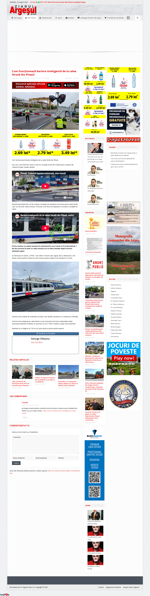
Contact (33, 2)
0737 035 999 (45, 2)
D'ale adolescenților (94, 553)
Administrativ (47, 18)
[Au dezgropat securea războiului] (95, 182)
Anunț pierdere (91, 231)
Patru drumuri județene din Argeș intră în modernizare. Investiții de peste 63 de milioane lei (94, 387)
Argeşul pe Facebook (113, 587)
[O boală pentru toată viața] (95, 531)
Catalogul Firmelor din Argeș (90, 18)
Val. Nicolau (114, 336)
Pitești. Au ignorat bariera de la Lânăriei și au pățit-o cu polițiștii (45, 380)
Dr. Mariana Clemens (118, 301)
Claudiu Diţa (115, 295)
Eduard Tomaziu (116, 311)
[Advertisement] (75, 36)
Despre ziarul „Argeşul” (131, 587)
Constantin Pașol (116, 298)
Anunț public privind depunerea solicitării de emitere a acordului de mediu (94, 276)
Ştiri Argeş (18, 18)
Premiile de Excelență (115, 18)
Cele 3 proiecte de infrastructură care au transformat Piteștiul (20, 383)
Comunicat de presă (93, 252)
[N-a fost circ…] (95, 169)
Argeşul (113, 291)
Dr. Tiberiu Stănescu (117, 304)
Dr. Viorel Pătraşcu (117, 307)
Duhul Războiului (93, 204)
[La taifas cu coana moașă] (95, 560)
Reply (25, 417)
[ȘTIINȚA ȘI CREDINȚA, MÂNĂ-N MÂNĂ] (95, 515)
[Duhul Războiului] (95, 198)
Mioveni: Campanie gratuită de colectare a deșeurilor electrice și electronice (94, 359)
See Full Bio (36, 342)
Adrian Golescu (116, 285)
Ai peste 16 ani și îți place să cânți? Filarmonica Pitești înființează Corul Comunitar (92, 416)
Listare (70, 78)
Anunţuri (71, 18)
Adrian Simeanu (116, 288)
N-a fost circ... (92, 175)
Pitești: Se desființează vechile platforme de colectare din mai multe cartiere (94, 332)
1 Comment (45, 78)
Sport (60, 18)
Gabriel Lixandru (116, 314)
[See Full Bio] (43, 342)
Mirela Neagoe (116, 327)
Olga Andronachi (116, 330)
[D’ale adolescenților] (95, 546)
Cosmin (25, 402)
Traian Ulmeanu (116, 333)
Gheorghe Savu (116, 320)
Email (77, 78)
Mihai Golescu (115, 324)
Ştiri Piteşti (32, 18)
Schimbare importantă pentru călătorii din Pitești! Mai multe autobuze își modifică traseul (94, 304)
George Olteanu (24, 78)
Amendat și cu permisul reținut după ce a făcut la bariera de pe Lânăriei (68, 383)
